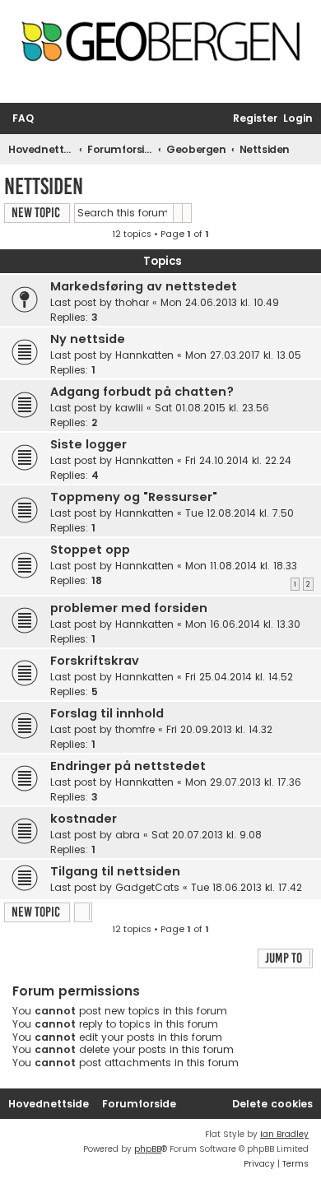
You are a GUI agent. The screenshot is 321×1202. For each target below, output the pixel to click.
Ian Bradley (284, 1134)
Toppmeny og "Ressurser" (133, 497)
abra (127, 835)
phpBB (147, 1149)
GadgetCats (147, 887)
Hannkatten (144, 355)
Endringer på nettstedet (128, 766)
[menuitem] (23, 119)
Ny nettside (87, 339)
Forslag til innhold (107, 713)
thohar (132, 302)
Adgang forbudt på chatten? (142, 391)
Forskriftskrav (94, 660)
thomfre (135, 729)
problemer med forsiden (128, 608)
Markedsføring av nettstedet (143, 286)
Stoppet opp (90, 549)
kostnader (83, 818)
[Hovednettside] (160, 46)
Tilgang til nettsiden (115, 871)
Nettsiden (43, 186)
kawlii (129, 408)
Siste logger (88, 444)
